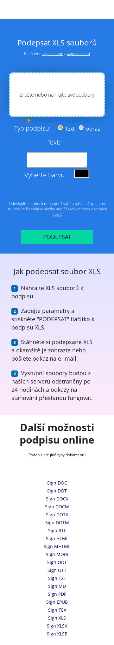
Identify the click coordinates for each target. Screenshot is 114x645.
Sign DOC (57, 483)
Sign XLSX (57, 626)
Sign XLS (57, 618)
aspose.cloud (78, 53)
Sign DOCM (57, 507)
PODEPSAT (57, 237)
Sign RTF (57, 530)
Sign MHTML (57, 546)
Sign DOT (57, 491)
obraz (92, 128)
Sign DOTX (57, 515)
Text (69, 128)
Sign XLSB (57, 634)
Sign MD (57, 586)
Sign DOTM (57, 522)
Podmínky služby (40, 209)
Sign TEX (57, 610)
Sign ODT (57, 562)
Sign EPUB (57, 602)
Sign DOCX (57, 499)
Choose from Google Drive (60, 120)
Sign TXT (57, 578)
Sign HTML (57, 538)
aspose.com (52, 53)
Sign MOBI (57, 554)
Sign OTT (57, 570)
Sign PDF (57, 594)
